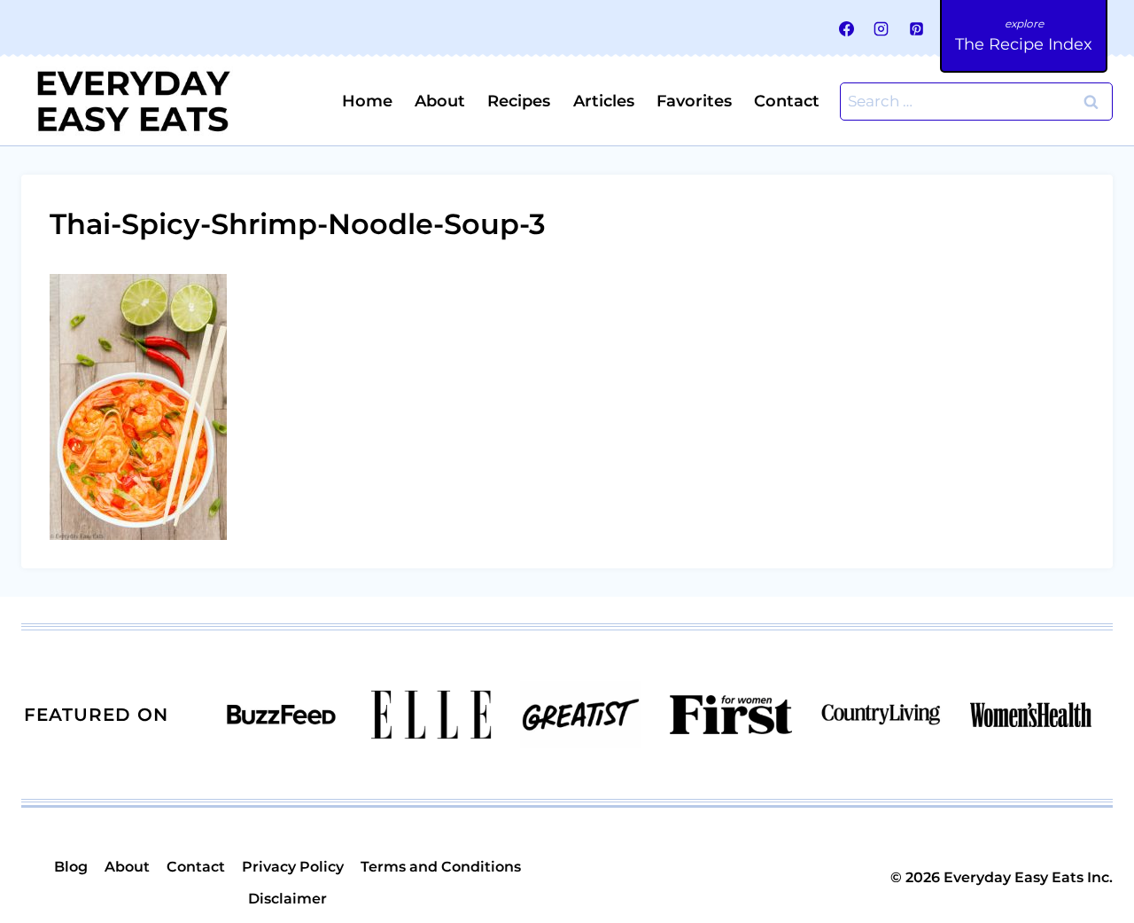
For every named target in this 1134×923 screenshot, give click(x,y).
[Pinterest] (916, 28)
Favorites (694, 101)
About (440, 101)
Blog (71, 866)
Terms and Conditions (441, 866)
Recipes (518, 101)
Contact (786, 101)
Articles (603, 101)
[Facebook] (847, 28)
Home (367, 101)
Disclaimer (287, 898)
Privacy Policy (293, 866)
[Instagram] (881, 28)
